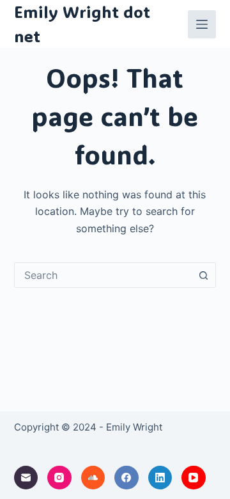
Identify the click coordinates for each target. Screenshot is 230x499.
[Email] (26, 478)
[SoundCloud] (93, 478)
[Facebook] (126, 478)
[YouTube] (193, 478)
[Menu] (202, 24)
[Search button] (203, 275)
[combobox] (103, 275)
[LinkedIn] (160, 478)
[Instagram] (59, 478)
